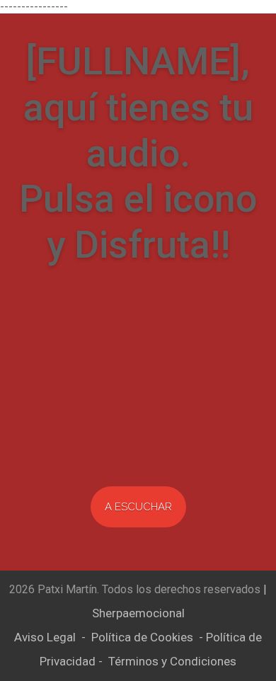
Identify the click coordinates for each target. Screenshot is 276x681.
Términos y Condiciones (172, 661)
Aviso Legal (45, 637)
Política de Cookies (142, 637)
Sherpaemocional (138, 613)
